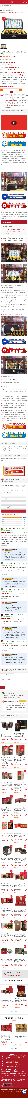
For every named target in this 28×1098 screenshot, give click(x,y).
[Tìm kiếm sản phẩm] (26, 5)
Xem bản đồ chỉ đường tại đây (15, 1058)
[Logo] (14, 1)
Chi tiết (9, 107)
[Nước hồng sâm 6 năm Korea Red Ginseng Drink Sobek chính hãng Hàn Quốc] (7, 1028)
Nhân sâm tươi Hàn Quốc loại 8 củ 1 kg (20, 1037)
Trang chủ (2, 9)
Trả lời (18, 697)
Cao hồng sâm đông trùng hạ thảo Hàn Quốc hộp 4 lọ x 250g (20, 910)
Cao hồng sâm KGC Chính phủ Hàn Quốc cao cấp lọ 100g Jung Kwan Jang (20, 785)
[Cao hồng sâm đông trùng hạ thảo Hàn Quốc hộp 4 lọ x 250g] (20, 900)
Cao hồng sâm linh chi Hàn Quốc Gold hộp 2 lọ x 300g (7, 935)
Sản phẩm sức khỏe (16, 72)
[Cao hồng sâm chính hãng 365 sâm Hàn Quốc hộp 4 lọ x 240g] (7, 875)
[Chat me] (24, 1092)
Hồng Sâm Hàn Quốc (12, 9)
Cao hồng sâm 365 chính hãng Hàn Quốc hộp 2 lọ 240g (20, 885)
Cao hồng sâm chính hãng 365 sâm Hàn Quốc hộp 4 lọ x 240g (7, 885)
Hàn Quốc (22, 75)
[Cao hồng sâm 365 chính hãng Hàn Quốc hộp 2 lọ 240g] (20, 875)
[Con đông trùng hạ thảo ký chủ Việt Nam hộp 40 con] (21, 991)
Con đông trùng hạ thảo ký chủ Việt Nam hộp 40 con (21, 1000)
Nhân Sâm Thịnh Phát (10, 70)
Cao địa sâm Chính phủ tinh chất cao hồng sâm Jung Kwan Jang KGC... (20, 810)
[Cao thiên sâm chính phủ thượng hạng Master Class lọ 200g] (20, 925)
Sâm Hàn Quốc (12, 67)
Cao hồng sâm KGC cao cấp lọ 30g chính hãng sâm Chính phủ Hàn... (6, 785)
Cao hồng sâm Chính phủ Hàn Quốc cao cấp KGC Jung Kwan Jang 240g (7, 760)
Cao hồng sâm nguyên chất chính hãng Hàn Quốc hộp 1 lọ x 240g (7, 835)
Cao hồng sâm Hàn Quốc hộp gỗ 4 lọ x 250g (12, 12)
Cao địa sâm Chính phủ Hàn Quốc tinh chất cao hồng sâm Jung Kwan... (6, 810)
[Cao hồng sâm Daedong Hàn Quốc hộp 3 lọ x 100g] (20, 825)
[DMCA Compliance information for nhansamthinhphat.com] (7, 1086)
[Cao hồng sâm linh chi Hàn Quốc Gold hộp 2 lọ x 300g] (7, 925)
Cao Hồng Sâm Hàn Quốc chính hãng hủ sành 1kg (6, 960)
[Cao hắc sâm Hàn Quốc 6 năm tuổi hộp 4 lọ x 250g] (20, 950)
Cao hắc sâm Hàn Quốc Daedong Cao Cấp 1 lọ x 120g (19, 735)
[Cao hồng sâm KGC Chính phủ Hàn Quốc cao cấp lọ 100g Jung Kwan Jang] (20, 775)
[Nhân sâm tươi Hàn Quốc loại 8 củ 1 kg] (21, 1028)
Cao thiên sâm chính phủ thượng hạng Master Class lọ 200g (20, 935)
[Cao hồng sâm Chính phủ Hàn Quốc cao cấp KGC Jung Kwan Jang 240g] (7, 750)
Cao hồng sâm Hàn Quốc (6, 10)
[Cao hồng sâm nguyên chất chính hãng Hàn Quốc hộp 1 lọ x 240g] (7, 825)
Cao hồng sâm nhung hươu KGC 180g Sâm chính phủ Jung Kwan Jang (7, 860)
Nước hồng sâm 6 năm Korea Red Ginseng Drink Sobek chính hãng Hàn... (7, 1037)
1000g (10, 75)
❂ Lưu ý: (8, 233)
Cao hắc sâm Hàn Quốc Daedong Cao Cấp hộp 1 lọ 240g (6, 735)
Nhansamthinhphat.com (12, 100)
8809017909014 (10, 62)
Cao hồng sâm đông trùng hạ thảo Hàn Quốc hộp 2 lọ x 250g (7, 910)
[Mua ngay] (12, 739)
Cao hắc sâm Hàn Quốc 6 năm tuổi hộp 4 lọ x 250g (20, 960)
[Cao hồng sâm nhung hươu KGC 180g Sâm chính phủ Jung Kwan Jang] (7, 850)
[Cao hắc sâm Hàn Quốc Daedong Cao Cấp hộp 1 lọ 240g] (7, 725)
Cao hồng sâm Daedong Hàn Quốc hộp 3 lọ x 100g (19, 835)
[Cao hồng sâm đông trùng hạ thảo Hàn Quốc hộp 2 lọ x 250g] (7, 900)
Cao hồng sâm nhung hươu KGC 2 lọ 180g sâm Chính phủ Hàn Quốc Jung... (20, 860)
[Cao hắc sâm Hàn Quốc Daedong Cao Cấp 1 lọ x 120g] (20, 725)
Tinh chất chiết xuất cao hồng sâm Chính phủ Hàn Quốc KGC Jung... (20, 760)
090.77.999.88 (10, 105)
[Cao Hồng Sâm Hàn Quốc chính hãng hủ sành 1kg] (7, 950)
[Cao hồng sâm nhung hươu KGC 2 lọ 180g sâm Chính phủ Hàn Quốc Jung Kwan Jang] (20, 850)
